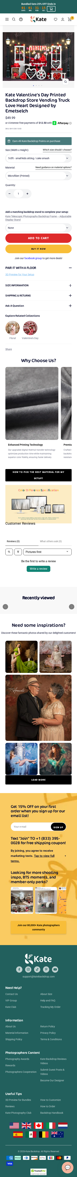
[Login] (62, 19)
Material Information (16, 1032)
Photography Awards (17, 1059)
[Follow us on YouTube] (55, 969)
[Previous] (6, 56)
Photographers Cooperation (21, 1071)
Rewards (10, 1065)
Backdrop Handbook (51, 1112)
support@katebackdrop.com (39, 976)
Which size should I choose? (57, 149)
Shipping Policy (13, 1039)
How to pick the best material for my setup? (38, 475)
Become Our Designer (52, 1080)
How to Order (47, 1106)
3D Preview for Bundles (18, 1099)
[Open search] (9, 552)
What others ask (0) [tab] (51, 541)
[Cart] (70, 19)
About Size (46, 994)
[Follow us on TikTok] (37, 969)
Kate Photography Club (18, 1112)
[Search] (13, 19)
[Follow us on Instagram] (28, 969)
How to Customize (50, 1099)
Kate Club (10, 1007)
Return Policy (47, 1026)
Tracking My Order (50, 1007)
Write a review (38, 568)
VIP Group (11, 1000)
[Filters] (18, 552)
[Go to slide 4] (41, 85)
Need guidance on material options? (53, 167)
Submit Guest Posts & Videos (52, 1071)
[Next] (70, 56)
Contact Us (11, 994)
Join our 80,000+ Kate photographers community (38, 927)
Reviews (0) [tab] (13, 541)
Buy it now (38, 248)
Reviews (10, 1106)
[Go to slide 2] (36, 85)
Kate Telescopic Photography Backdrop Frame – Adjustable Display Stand (38, 218)
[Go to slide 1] (33, 85)
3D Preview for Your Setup (19, 274)
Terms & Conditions (51, 1039)
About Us (10, 1026)
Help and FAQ (47, 1000)
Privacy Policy (48, 1032)
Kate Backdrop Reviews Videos (53, 1061)
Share (8, 349)
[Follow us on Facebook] (19, 969)
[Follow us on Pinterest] (46, 969)
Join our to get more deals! (38, 258)
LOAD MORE (38, 779)
